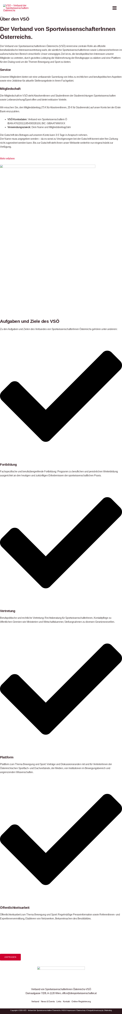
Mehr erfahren (7, 158)
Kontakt (66, 1001)
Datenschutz (81, 1010)
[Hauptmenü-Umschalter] (114, 8)
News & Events (48, 1001)
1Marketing (108, 1010)
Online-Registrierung (81, 1001)
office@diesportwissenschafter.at (79, 993)
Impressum (71, 1010)
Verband (35, 1001)
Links (58, 1001)
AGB (64, 1010)
